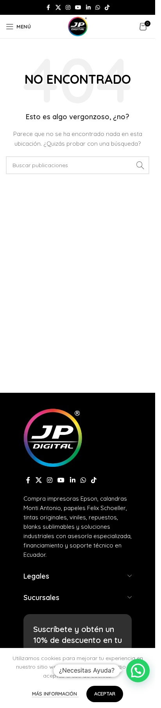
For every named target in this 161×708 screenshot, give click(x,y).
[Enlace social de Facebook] (48, 7)
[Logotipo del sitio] (78, 26)
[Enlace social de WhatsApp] (97, 7)
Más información (55, 693)
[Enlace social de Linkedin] (88, 7)
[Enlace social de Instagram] (68, 7)
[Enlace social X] (58, 7)
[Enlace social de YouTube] (78, 7)
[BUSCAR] (140, 165)
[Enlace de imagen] (52, 436)
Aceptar (104, 693)
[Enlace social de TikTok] (107, 7)
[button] (138, 670)
